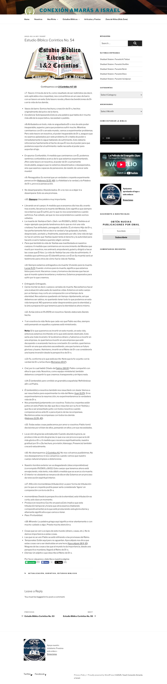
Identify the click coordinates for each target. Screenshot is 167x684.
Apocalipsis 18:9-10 (77, 543)
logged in (41, 597)
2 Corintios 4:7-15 (67, 87)
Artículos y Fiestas (92, 19)
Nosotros (38, 19)
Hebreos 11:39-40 (33, 418)
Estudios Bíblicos (70, 19)
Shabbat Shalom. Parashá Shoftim (114, 64)
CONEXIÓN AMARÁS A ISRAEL (80, 10)
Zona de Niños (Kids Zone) (117, 19)
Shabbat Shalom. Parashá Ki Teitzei (115, 59)
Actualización (36, 573)
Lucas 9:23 (30, 268)
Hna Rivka (51, 19)
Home (26, 19)
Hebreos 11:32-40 (46, 180)
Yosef (42, 36)
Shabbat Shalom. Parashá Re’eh (113, 69)
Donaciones (128, 200)
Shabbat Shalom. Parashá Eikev (113, 74)
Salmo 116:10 (62, 368)
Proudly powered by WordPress (101, 675)
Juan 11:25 (79, 393)
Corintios (50, 573)
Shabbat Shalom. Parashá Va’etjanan (115, 79)
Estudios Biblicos (67, 573)
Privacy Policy (80, 675)
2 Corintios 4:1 (53, 452)
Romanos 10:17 (58, 362)
